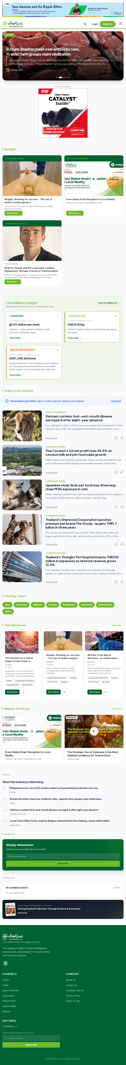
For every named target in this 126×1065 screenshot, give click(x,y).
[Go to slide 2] (59, 77)
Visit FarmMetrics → (109, 303)
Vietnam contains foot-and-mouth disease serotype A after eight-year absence (78, 418)
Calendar (116, 888)
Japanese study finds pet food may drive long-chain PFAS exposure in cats (81, 487)
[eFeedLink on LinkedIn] (5, 963)
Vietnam (38, 604)
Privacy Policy (73, 995)
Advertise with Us (75, 990)
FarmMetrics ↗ (9, 1026)
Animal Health (9, 1006)
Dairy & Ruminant (10, 990)
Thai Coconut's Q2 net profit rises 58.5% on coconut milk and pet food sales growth (78, 452)
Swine (5, 985)
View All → (118, 625)
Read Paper (12, 692)
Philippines (69, 604)
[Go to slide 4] (66, 77)
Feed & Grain (9, 1001)
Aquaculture (8, 995)
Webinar (6, 1011)
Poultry (53, 604)
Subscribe (31, 1044)
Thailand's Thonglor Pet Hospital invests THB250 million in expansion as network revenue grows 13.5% (82, 561)
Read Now (22, 913)
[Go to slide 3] (63, 77)
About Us (70, 980)
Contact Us (71, 985)
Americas (21, 604)
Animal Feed (105, 604)
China (8, 611)
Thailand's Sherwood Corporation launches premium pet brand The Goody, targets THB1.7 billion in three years (81, 523)
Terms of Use (73, 1001)
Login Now (116, 401)
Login (95, 24)
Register (107, 24)
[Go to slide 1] (56, 77)
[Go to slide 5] (69, 77)
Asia (7, 604)
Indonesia (86, 604)
